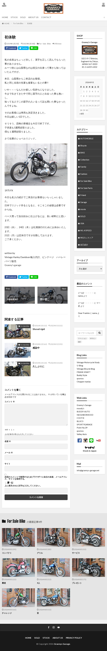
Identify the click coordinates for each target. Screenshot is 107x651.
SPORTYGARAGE (84, 424)
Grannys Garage (62, 644)
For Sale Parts (86, 188)
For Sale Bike (18, 23)
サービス (76, 553)
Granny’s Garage (84, 405)
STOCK (14, 17)
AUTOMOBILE (86, 138)
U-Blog (80, 365)
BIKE (82, 152)
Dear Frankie (84, 313)
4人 (38, 583)
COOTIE (80, 418)
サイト (7, 464)
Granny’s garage (13, 265)
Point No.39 (82, 427)
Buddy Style (82, 375)
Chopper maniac (84, 381)
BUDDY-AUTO (83, 411)
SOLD (23, 17)
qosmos (80, 378)
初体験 (29, 23)
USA (82, 223)
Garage (83, 202)
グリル (40, 553)
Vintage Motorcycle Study (88, 362)
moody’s (80, 408)
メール (9, 453)
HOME (5, 17)
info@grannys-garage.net (88, 470)
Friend (83, 195)
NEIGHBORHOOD (85, 415)
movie (83, 209)
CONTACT (46, 17)
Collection (84, 159)
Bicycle (83, 145)
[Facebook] (11, 48)
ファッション (82, 338)
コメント (10, 402)
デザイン (93, 338)
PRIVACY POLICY (74, 638)
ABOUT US (33, 17)
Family (83, 167)
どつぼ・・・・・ (86, 293)
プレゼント (77, 583)
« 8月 (81, 113)
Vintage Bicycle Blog (86, 369)
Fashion (83, 174)
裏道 (4, 583)
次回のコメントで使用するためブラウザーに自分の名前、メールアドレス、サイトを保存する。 (36, 478)
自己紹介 (84, 245)
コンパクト (7, 553)
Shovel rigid (39, 329)
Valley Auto (82, 434)
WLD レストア (86, 237)
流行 (79, 342)
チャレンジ (7, 613)
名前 (8, 441)
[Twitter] (23, 48)
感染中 (36, 347)
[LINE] (33, 48)
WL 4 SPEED (86, 230)
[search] (99, 333)
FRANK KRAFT (84, 372)
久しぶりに (38, 366)
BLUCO (80, 421)
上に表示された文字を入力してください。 (23, 486)
